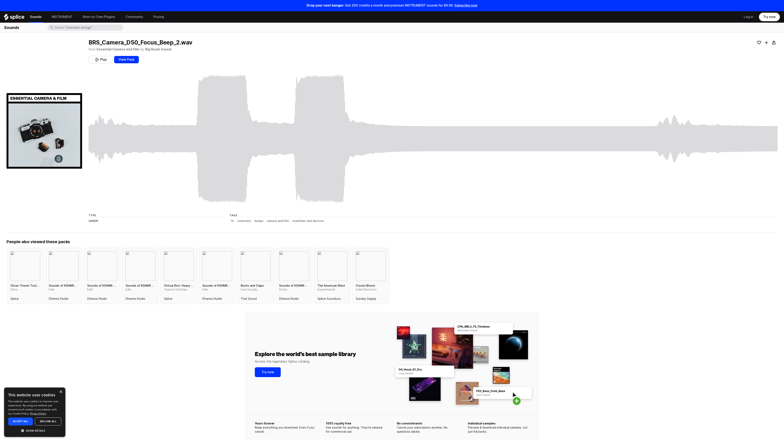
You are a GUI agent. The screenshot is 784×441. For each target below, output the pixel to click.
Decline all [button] (48, 421)
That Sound (249, 299)
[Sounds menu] (44, 16)
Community (134, 17)
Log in (748, 17)
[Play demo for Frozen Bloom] (371, 266)
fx (232, 221)
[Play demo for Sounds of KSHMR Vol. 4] (102, 266)
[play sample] (433, 139)
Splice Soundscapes (331, 299)
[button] (34, 430)
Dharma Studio (59, 299)
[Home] (14, 18)
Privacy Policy (38, 413)
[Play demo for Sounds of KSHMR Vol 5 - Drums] (294, 266)
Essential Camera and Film (118, 49)
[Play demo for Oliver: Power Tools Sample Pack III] (25, 266)
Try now (769, 17)
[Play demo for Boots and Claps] (256, 266)
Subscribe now (465, 5)
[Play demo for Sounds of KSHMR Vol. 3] (64, 266)
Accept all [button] (20, 421)
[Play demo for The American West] (332, 266)
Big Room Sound (158, 49)
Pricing (158, 17)
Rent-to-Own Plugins (99, 17)
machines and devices (308, 221)
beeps (258, 221)
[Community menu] (146, 16)
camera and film (278, 221)
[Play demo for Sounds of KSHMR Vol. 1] (217, 266)
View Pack (126, 59)
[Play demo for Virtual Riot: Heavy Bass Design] (179, 266)
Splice (14, 299)
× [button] (60, 391)
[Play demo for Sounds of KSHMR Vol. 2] (140, 266)
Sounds (35, 17)
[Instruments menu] (75, 16)
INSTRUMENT (62, 17)
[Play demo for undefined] (44, 131)
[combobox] (88, 27)
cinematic (244, 221)
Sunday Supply (366, 299)
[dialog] (34, 412)
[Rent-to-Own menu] (118, 16)
